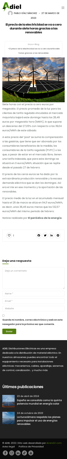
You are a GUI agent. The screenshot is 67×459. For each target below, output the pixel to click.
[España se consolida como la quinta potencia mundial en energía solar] (8, 400)
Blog (37, 44)
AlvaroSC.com (54, 443)
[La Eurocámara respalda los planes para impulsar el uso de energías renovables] (8, 417)
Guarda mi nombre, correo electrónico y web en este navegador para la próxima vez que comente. (32, 322)
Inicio (30, 44)
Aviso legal (8, 446)
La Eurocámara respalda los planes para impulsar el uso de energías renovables (38, 420)
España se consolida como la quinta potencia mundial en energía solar (39, 402)
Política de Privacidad (31, 446)
